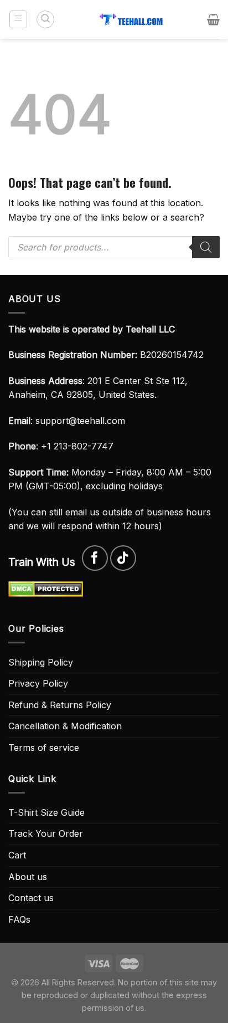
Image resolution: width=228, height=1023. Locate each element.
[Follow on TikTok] (123, 558)
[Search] (45, 19)
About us (27, 876)
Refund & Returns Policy (59, 704)
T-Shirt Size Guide (46, 812)
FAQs (19, 919)
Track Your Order (45, 833)
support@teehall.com (80, 420)
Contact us (31, 897)
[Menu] (18, 19)
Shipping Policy (40, 662)
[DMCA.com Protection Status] (45, 588)
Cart (17, 855)
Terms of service (43, 747)
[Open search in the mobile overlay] (114, 247)
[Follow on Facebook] (95, 558)
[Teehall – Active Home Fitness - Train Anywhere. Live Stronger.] (131, 19)
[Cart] (213, 19)
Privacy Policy (38, 683)
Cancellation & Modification (65, 726)
